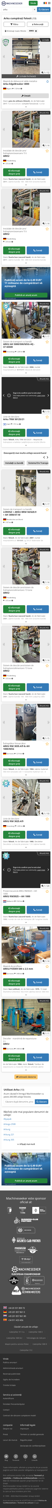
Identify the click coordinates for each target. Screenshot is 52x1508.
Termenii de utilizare (25, 1503)
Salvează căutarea (27, 1076)
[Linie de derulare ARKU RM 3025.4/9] (26, 797)
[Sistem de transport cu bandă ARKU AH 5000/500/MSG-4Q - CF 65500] (26, 320)
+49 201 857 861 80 (17, 1316)
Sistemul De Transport (39, 463)
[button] (49, 3)
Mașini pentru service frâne (17, 1344)
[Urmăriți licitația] (47, 81)
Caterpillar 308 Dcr (14, 1338)
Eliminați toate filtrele (16, 31)
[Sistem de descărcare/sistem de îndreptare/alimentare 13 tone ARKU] (26, 566)
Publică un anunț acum (26, 295)
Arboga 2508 (10, 1124)
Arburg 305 (9, 1139)
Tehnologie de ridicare (36, 1338)
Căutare (45, 9)
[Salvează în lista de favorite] (47, 151)
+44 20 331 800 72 (16, 1308)
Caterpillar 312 (26, 1350)
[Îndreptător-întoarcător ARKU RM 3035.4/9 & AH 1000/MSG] (26, 722)
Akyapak (7, 1119)
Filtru (15, 24)
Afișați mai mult (27, 1144)
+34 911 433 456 (15, 1320)
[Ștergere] (34, 9)
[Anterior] (4, 56)
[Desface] (26, 107)
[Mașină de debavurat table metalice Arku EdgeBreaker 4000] (26, 56)
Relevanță (38, 24)
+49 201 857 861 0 (16, 1312)
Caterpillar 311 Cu (16, 1332)
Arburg (7, 1129)
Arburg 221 (9, 1134)
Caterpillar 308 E (36, 1332)
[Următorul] (48, 56)
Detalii (27, 95)
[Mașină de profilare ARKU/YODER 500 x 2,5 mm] (26, 945)
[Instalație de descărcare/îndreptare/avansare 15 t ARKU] (26, 129)
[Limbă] (45, 3)
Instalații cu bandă (14, 463)
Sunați (39, 172)
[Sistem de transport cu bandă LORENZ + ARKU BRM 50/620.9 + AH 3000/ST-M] (26, 488)
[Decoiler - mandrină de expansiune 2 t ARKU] (26, 1017)
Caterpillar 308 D (40, 1344)
